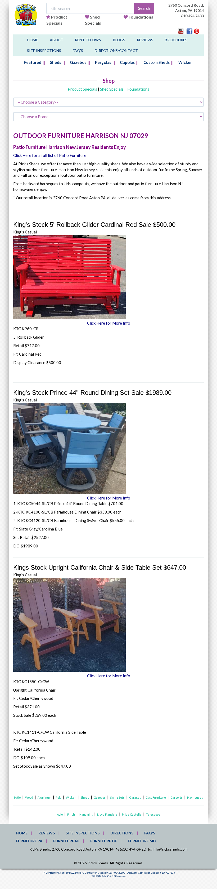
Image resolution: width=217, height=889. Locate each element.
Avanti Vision (121, 876)
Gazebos (78, 62)
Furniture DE (103, 841)
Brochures (176, 40)
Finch (71, 814)
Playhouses (195, 797)
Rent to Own (88, 40)
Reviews (145, 40)
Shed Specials (112, 89)
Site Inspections (44, 50)
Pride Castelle (132, 814)
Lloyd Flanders (107, 814)
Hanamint (86, 814)
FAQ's (78, 50)
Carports (176, 797)
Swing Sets (117, 797)
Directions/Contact (116, 50)
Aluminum (44, 797)
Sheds (55, 62)
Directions (121, 833)
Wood (29, 797)
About (56, 40)
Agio (60, 814)
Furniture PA (29, 841)
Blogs (119, 40)
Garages (135, 797)
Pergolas (103, 62)
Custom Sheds (156, 62)
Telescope (153, 814)
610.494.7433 (192, 16)
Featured (32, 62)
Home (32, 40)
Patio (17, 797)
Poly (58, 797)
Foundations (141, 16)
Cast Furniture (156, 797)
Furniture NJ (66, 841)
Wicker (185, 62)
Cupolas (127, 62)
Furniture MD (142, 841)
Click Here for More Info (108, 323)
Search (144, 8)
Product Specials (82, 89)
